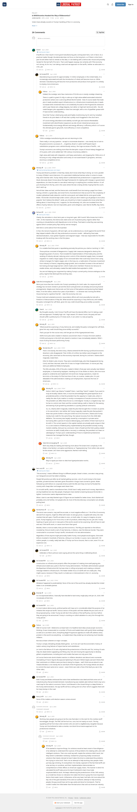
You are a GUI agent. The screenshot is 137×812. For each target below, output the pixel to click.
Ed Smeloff (43, 74)
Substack (59, 808)
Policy (34, 13)
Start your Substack (63, 803)
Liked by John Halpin (44, 52)
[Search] (108, 4)
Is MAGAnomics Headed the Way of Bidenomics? (51, 16)
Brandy (38, 593)
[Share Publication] (112, 4)
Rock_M (39, 696)
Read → (34, 26)
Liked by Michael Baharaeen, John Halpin (49, 170)
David (38, 50)
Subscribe (120, 4)
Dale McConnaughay (43, 282)
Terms (76, 798)
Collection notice (85, 798)
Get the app (78, 803)
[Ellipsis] (104, 49)
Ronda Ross (47, 348)
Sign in (130, 4)
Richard (39, 212)
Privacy (70, 798)
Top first (101, 32)
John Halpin (36, 18)
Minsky (38, 168)
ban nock (39, 468)
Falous (45, 91)
